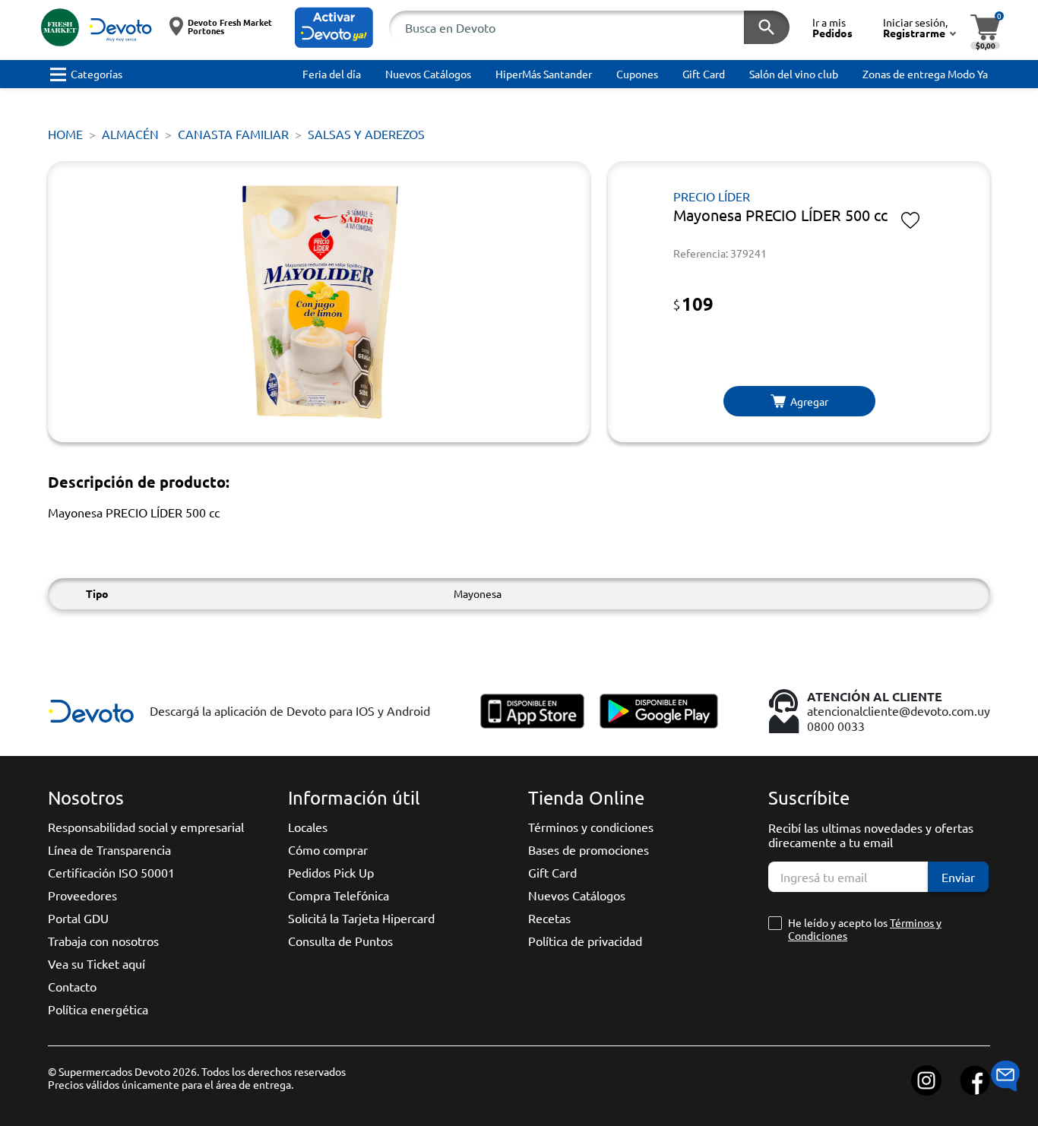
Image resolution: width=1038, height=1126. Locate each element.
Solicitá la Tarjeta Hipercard (361, 918)
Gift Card (552, 872)
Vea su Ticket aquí (96, 963)
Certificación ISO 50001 (111, 872)
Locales (308, 827)
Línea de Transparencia (109, 849)
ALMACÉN (130, 133)
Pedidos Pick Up (331, 872)
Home (65, 133)
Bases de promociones (588, 849)
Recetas (549, 918)
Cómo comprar (328, 849)
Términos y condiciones (590, 827)
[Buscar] (767, 27)
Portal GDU (78, 918)
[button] (334, 28)
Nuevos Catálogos (576, 895)
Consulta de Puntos (340, 941)
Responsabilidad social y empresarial (146, 827)
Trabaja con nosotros (103, 941)
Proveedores (82, 895)
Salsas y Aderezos (366, 133)
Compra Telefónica (338, 895)
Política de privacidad (585, 941)
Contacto (72, 986)
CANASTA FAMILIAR (233, 133)
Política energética (98, 1009)
